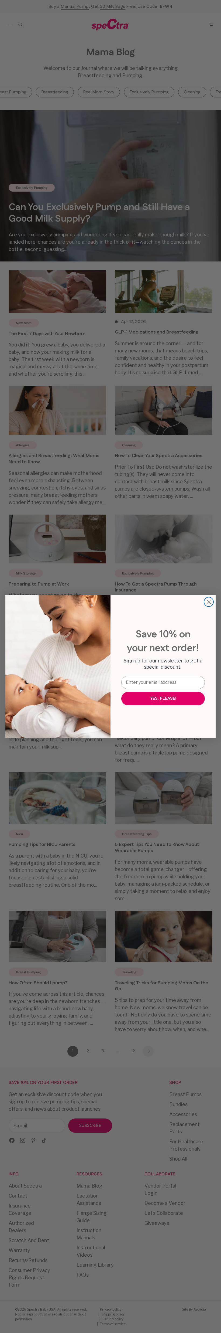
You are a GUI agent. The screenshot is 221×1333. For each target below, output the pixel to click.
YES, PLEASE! (163, 698)
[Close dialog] (208, 602)
